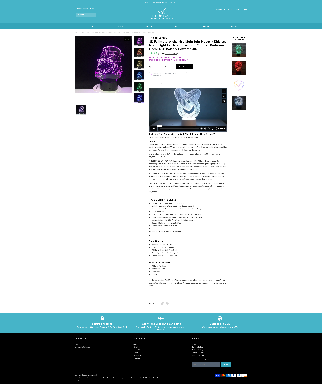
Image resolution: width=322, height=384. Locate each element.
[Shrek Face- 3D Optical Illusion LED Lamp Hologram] (239, 74)
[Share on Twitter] (162, 304)
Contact (234, 26)
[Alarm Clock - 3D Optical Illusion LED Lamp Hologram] (239, 57)
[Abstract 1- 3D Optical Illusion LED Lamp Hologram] (239, 109)
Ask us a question (157, 84)
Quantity (152, 67)
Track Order (148, 26)
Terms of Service (198, 352)
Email (77, 344)
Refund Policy (197, 350)
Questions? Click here (86, 8)
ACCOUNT (219, 10)
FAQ (194, 344)
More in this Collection (239, 38)
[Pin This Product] (167, 304)
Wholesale (206, 26)
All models (85, 32)
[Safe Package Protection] (239, 92)
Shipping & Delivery (199, 355)
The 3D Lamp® (92, 375)
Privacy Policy (197, 347)
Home (91, 26)
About (177, 26)
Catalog (120, 26)
